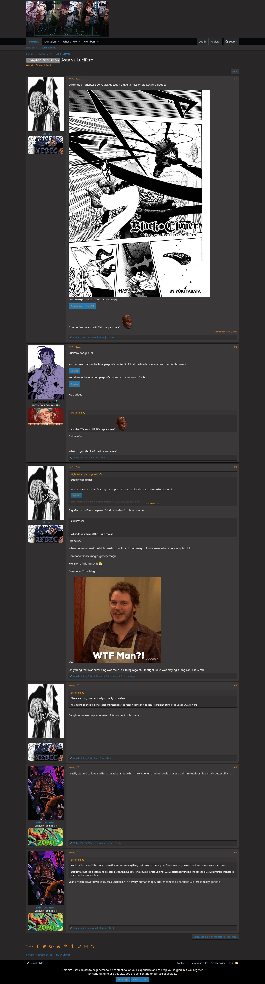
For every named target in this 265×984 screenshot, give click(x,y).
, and (104, 676)
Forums (34, 41)
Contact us (182, 963)
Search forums (48, 47)
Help (230, 963)
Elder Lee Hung (46, 822)
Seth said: (76, 692)
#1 (235, 78)
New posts (31, 47)
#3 (235, 466)
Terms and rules (199, 963)
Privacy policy (218, 963)
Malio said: (76, 412)
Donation (50, 41)
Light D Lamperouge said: (85, 474)
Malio (31, 65)
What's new (70, 41)
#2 (235, 346)
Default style (36, 963)
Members (90, 41)
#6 (235, 852)
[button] (58, 41)
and (93, 337)
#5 (235, 767)
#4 (235, 685)
